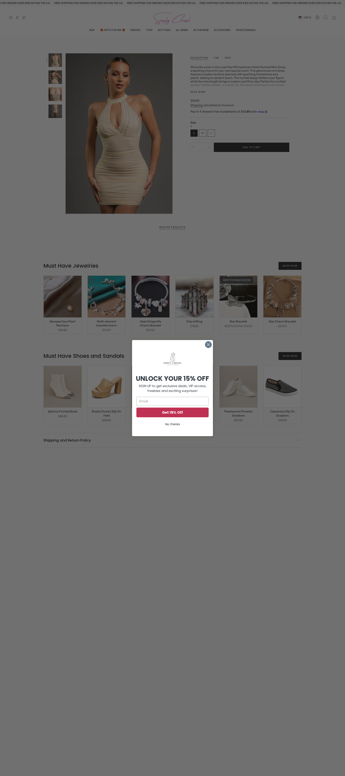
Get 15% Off (172, 412)
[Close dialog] (208, 344)
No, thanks (172, 424)
